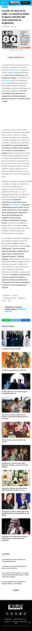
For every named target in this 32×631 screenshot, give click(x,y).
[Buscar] (6, 3)
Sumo (4, 300)
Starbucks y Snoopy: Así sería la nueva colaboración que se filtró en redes (14, 489)
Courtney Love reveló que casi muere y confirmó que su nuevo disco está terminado (15, 538)
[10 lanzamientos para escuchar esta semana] (16, 430)
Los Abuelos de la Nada (9, 298)
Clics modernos (14, 205)
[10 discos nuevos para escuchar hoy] (16, 360)
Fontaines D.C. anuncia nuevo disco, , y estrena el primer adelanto (15, 465)
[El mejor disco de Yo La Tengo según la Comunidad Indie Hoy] (16, 381)
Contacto (8, 621)
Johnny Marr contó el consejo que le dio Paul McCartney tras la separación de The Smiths (16, 513)
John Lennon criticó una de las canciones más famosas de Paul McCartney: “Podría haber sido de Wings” (15, 575)
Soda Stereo (21, 298)
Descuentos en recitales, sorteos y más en (15, 309)
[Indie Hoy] (14, 3)
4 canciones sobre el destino (11, 349)
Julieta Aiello (6, 26)
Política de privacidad (20, 621)
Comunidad (25, 2)
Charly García (14, 70)
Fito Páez (7, 80)
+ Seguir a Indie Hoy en (15, 57)
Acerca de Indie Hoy (19, 619)
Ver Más (16, 590)
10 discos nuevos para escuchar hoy (14, 370)
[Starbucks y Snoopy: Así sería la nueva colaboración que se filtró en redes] (16, 478)
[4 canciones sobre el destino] (16, 339)
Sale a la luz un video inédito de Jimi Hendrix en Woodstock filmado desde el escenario (15, 416)
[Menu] (3, 3)
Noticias (4, 6)
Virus (9, 300)
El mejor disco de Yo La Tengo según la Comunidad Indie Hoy (15, 392)
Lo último (6, 554)
